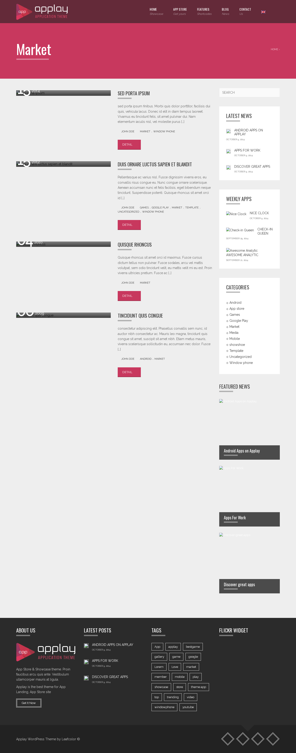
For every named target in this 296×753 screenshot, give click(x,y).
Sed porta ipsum (134, 93)
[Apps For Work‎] (228, 151)
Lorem (158, 667)
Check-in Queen (265, 231)
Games (144, 207)
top (156, 697)
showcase (161, 687)
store (179, 687)
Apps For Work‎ (247, 150)
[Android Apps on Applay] (228, 130)
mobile (180, 677)
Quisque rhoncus (135, 244)
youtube (188, 707)
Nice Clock (259, 213)
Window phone (164, 131)
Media (233, 333)
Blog (225, 11)
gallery (159, 656)
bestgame (193, 646)
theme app (198, 687)
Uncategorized (128, 211)
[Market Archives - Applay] (42, 11)
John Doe (127, 131)
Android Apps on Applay (112, 645)
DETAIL (127, 144)
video (190, 697)
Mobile (234, 339)
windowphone (164, 707)
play (196, 677)
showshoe (237, 345)
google (193, 656)
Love (175, 667)
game (176, 656)
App (157, 646)
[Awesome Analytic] (242, 250)
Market (145, 131)
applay (173, 646)
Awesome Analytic (242, 255)
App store (236, 308)
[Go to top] (247, 724)
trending (173, 697)
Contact (245, 11)
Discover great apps (252, 166)
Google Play (160, 207)
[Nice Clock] (236, 214)
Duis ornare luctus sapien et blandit (155, 164)
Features (204, 11)
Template (192, 207)
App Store (180, 11)
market (191, 667)
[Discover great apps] (228, 167)
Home (156, 11)
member (160, 677)
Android (145, 358)
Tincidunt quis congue (140, 315)
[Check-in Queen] (240, 230)
